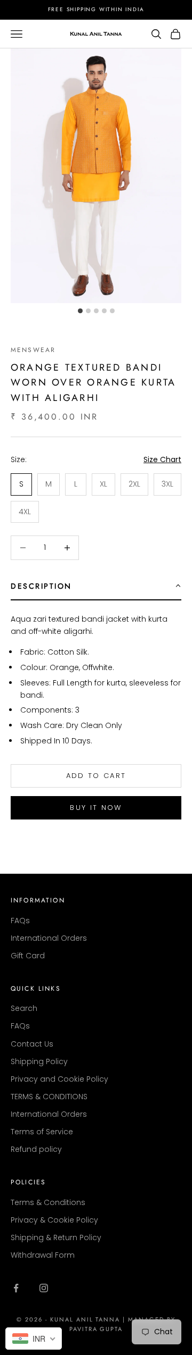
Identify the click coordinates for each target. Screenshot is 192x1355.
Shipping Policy (39, 1061)
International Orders (49, 938)
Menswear (33, 350)
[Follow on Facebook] (16, 1288)
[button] (96, 586)
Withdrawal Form (43, 1255)
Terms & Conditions (48, 1202)
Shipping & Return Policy (56, 1237)
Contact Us (32, 1044)
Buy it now (96, 807)
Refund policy (36, 1149)
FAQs (20, 920)
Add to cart (96, 776)
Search (24, 1008)
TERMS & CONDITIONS (49, 1096)
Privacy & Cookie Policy (54, 1220)
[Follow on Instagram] (43, 1288)
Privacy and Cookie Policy (59, 1079)
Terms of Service (42, 1131)
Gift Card (28, 955)
